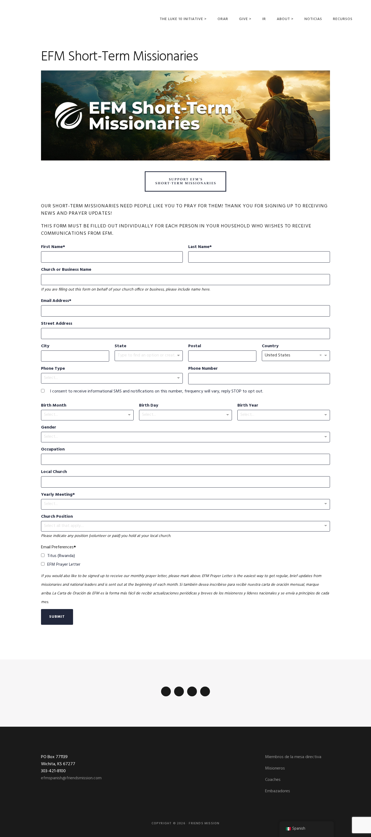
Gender (48, 427)
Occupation (53, 449)
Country (270, 346)
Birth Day (148, 405)
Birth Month (53, 405)
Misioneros (275, 768)
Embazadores (277, 791)
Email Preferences (57, 547)
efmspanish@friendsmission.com (71, 778)
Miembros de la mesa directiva (293, 757)
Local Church (54, 471)
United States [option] (277, 355)
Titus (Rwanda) (61, 555)
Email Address (55, 300)
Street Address (56, 323)
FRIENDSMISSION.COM (45, 18)
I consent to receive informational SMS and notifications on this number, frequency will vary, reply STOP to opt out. (156, 391)
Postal (194, 346)
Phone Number (203, 368)
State (120, 346)
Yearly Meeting (57, 494)
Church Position (57, 516)
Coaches (273, 779)
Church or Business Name (66, 269)
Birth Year (247, 405)
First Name (52, 246)
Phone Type (53, 368)
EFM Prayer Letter (63, 564)
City (45, 346)
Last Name (198, 246)
